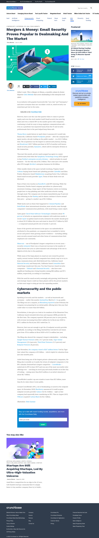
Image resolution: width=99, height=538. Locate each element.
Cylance (39, 392)
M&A (28, 26)
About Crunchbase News (12, 515)
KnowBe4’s (42, 184)
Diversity (80, 18)
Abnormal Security (42, 268)
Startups (39, 463)
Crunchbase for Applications (57, 518)
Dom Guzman (30, 402)
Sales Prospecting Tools (79, 526)
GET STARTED (83, 103)
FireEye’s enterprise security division (35, 159)
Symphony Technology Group (47, 156)
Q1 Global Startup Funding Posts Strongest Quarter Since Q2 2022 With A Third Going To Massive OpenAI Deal (81, 52)
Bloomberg (44, 302)
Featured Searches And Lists (80, 512)
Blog (30, 521)
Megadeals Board (55, 13)
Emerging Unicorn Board (25, 13)
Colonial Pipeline (55, 204)
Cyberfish (57, 171)
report (24, 219)
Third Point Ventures (45, 342)
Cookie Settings (10, 526)
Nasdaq (35, 196)
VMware (20, 397)
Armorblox (57, 263)
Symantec (37, 147)
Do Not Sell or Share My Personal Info (15, 529)
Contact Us (31, 523)
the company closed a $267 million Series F (44, 349)
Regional (74, 45)
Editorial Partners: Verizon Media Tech (15, 512)
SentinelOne (44, 300)
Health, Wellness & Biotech (14, 463)
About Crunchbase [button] (11, 1)
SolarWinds (21, 206)
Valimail (30, 268)
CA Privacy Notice (10, 532)
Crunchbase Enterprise (56, 515)
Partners (31, 518)
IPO (25, 26)
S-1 (55, 300)
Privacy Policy (9, 521)
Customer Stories (55, 521)
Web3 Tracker (67, 13)
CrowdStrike (56, 364)
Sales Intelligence (77, 521)
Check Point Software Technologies (38, 214)
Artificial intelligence (13, 461)
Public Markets (35, 26)
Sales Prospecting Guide (79, 523)
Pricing (52, 523)
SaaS (7, 18)
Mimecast (20, 243)
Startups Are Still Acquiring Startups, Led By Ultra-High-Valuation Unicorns (24, 471)
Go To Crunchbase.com (26, 1)
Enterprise (19, 26)
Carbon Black (35, 397)
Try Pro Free (38, 1)
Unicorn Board (10, 13)
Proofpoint (41, 137)
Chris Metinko (10, 42)
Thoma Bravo (22, 134)
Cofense (20, 171)
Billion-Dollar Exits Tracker (82, 13)
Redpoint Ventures (23, 345)
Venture (73, 46)
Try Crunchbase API (50, 1)
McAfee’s (33, 164)
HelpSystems (39, 174)
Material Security (23, 263)
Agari (40, 176)
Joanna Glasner (11, 479)
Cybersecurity (29, 18)
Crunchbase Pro (55, 512)
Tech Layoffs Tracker (41, 13)
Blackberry (39, 389)
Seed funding (31, 463)
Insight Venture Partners (26, 340)
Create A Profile (77, 518)
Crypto (23, 461)
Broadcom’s (24, 144)
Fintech (49, 18)
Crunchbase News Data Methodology (15, 518)
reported (51, 302)
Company (31, 512)
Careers (31, 515)
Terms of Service (10, 523)
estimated (26, 246)
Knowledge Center (77, 515)
